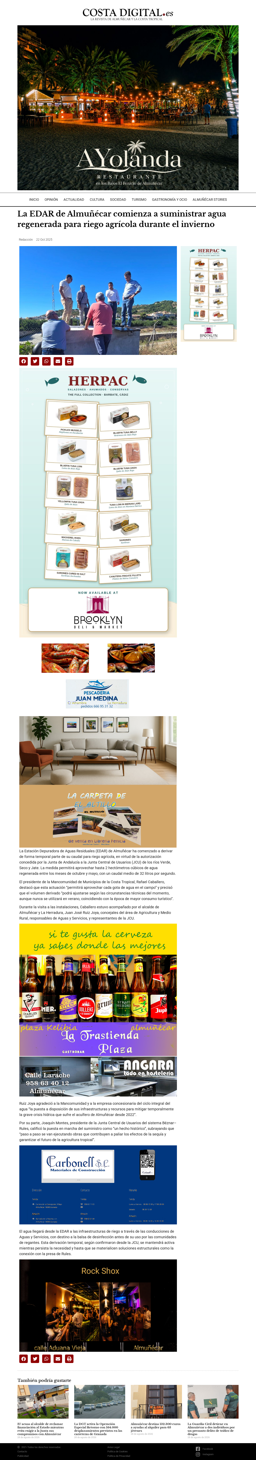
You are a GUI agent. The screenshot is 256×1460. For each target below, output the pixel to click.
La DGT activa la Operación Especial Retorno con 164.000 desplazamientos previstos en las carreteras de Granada (98, 1429)
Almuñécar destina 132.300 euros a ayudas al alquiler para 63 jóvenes (155, 1427)
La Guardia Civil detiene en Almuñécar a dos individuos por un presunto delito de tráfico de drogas (211, 1429)
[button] (23, 361)
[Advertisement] (209, 404)
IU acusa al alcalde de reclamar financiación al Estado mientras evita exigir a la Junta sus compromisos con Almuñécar (40, 1429)
